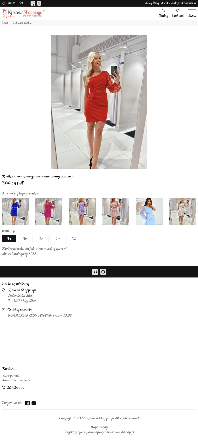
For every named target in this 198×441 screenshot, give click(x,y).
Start (5, 23)
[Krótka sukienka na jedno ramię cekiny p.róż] (115, 211)
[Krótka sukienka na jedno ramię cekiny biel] (182, 211)
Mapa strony (99, 427)
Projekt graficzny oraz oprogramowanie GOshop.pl (99, 432)
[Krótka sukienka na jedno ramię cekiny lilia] (82, 211)
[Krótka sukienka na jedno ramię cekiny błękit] (149, 211)
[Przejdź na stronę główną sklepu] (23, 13)
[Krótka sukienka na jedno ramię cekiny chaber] (15, 211)
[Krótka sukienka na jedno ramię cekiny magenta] (48, 211)
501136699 (15, 3)
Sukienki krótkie (22, 23)
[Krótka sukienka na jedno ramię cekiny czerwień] (99, 102)
